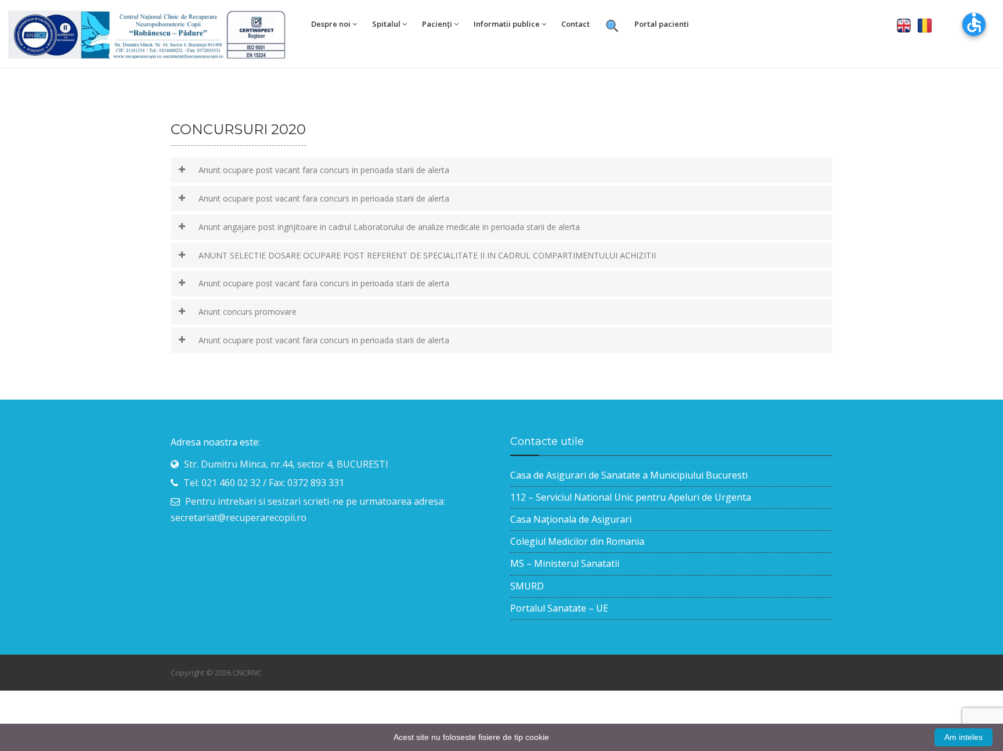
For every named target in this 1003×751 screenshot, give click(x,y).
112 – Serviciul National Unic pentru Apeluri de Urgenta (630, 497)
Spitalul (386, 24)
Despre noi (331, 24)
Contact (575, 24)
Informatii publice (507, 24)
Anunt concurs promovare (248, 311)
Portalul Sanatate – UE (559, 608)
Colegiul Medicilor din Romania (577, 541)
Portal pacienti (661, 24)
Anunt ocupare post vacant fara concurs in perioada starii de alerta (324, 169)
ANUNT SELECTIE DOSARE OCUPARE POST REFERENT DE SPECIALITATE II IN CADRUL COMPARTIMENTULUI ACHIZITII (427, 255)
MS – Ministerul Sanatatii (564, 563)
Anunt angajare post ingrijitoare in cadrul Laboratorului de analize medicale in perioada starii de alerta (389, 226)
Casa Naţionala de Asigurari (571, 519)
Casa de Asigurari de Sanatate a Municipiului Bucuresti (629, 475)
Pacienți (437, 24)
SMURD (527, 586)
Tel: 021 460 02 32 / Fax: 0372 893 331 (263, 482)
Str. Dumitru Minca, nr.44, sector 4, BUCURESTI (286, 464)
